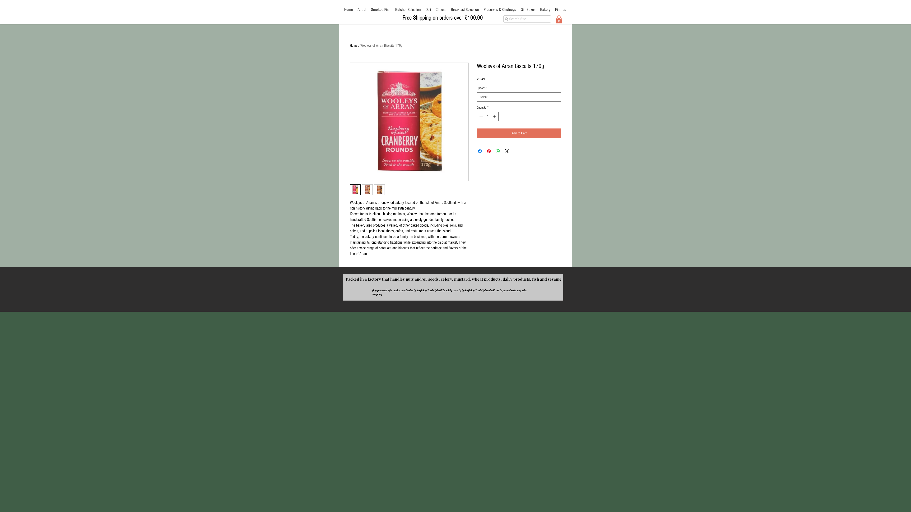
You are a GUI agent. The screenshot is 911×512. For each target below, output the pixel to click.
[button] (559, 19)
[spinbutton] (487, 116)
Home (353, 45)
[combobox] (519, 97)
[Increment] (495, 116)
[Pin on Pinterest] (489, 151)
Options (482, 88)
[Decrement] (480, 116)
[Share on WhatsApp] (498, 151)
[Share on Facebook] (480, 151)
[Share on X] (507, 151)
